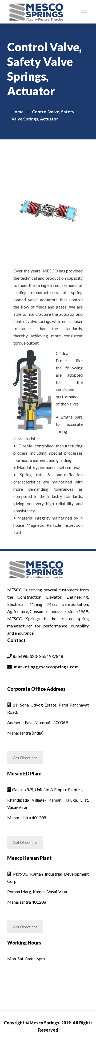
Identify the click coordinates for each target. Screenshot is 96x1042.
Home (17, 111)
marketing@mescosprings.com (46, 666)
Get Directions (25, 757)
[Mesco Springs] (36, 12)
